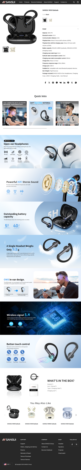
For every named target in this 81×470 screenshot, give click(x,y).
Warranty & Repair (25, 453)
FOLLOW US (73, 439)
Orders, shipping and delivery (28, 447)
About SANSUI (48, 2)
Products (26, 2)
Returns (22, 450)
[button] (5, 415)
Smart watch (61, 453)
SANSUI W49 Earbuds (31, 423)
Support (56, 2)
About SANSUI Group (48, 443)
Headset (60, 443)
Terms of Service (25, 459)
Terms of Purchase (25, 456)
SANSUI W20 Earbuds (67, 423)
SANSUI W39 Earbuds (13, 423)
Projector (60, 450)
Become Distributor (36, 2)
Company (44, 439)
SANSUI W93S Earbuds (49, 423)
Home (20, 2)
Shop (60, 439)
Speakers (61, 447)
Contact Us (64, 2)
